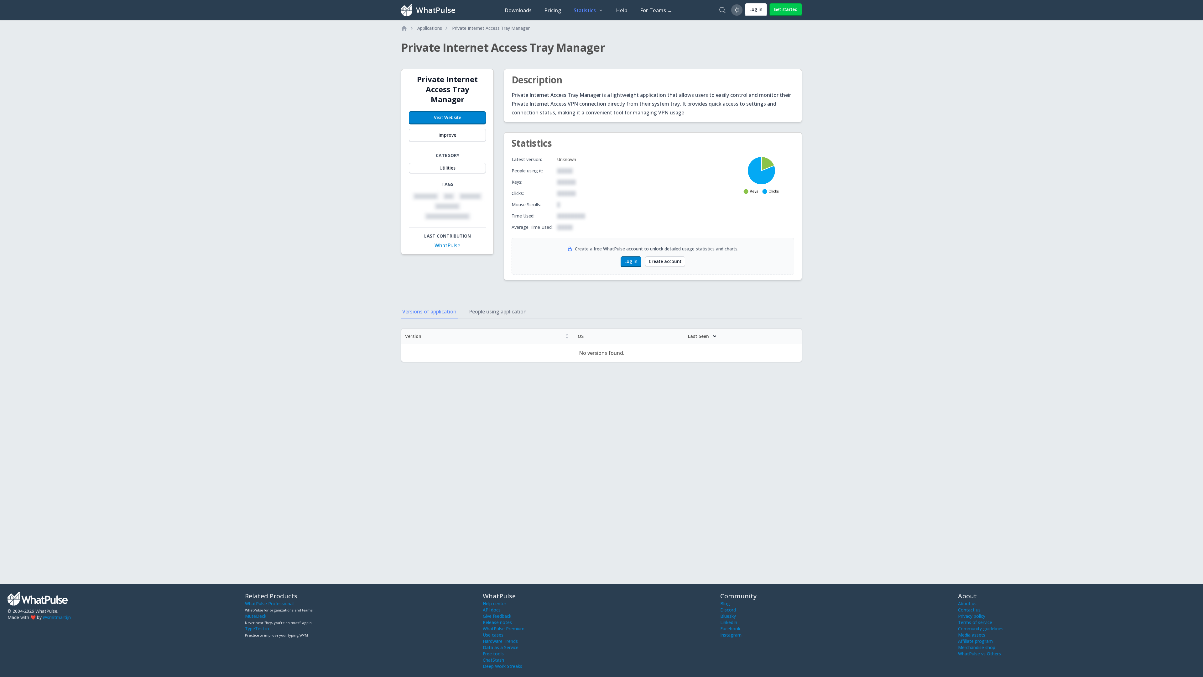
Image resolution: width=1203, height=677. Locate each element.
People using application (498, 311)
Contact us (969, 610)
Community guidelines (980, 629)
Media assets (971, 635)
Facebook (730, 629)
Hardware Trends (500, 641)
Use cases (493, 635)
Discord (728, 610)
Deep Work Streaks (502, 666)
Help (622, 10)
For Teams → (656, 10)
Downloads (518, 10)
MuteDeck (255, 616)
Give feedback (497, 616)
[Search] (722, 10)
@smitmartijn (57, 617)
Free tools (493, 654)
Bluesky (728, 616)
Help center (494, 603)
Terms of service (975, 622)
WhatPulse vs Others (979, 654)
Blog (725, 603)
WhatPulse (447, 245)
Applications (429, 28)
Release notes (497, 622)
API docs (492, 610)
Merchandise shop (976, 647)
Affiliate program (975, 641)
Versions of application (429, 311)
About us (967, 603)
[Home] (404, 28)
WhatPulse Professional (269, 603)
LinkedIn (728, 622)
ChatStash (493, 660)
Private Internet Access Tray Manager (491, 28)
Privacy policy (971, 616)
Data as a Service (500, 647)
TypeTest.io (257, 629)
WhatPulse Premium (503, 629)
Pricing (552, 10)
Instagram (731, 635)
